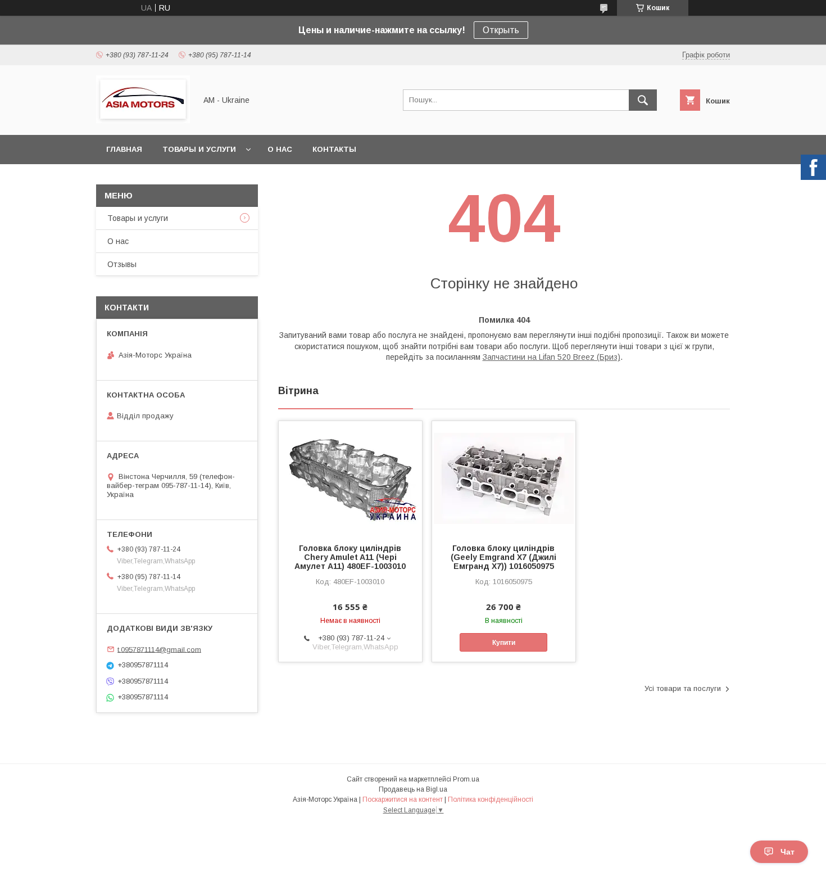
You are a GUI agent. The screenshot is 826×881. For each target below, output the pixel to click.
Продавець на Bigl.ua (413, 789)
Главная (124, 149)
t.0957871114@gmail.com (159, 649)
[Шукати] (643, 100)
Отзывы (122, 264)
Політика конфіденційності (490, 799)
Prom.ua (466, 779)
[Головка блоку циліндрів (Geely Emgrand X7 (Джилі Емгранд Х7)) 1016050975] (503, 477)
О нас (279, 149)
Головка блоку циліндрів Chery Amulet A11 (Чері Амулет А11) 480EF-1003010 (350, 557)
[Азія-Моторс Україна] (143, 120)
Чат (787, 851)
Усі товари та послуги (683, 688)
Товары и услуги (199, 149)
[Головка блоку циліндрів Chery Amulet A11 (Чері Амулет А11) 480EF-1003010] (350, 477)
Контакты (334, 149)
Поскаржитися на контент (402, 799)
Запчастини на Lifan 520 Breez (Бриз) (551, 357)
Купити (503, 643)
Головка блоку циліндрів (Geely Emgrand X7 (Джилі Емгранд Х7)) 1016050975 (503, 557)
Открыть (501, 30)
